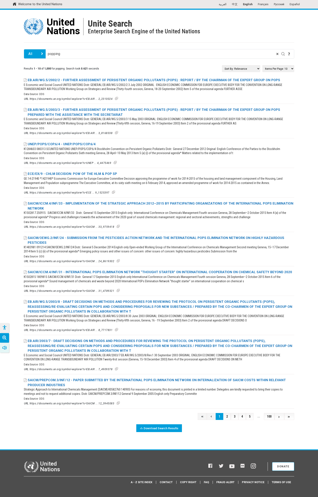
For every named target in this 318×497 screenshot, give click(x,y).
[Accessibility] (4, 327)
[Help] (289, 53)
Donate (283, 466)
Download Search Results (161, 428)
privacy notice (253, 482)
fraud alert (225, 482)
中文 (235, 4)
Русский (279, 4)
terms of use (281, 482)
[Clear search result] (277, 53)
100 (269, 416)
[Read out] (4, 348)
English (247, 4)
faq (206, 482)
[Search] (283, 53)
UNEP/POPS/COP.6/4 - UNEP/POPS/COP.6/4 (62, 144)
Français (263, 4)
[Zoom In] (4, 338)
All (30, 54)
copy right (188, 482)
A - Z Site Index (141, 482)
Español (295, 4)
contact (166, 482)
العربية (222, 4)
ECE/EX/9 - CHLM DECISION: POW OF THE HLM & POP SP (72, 174)
